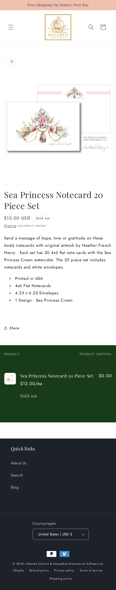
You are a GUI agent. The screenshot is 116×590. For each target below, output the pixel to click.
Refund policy (39, 570)
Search (17, 475)
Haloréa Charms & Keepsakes (47, 563)
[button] (11, 27)
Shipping (10, 226)
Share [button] (14, 328)
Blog (15, 487)
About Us (19, 463)
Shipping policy (60, 578)
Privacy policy (64, 570)
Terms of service (91, 570)
